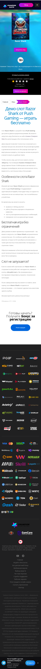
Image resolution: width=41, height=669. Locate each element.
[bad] (13, 81)
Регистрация (20, 328)
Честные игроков (20, 574)
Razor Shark (23, 102)
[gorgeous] (27, 81)
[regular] (20, 81)
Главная (5, 102)
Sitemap (21, 587)
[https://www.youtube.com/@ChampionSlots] (17, 555)
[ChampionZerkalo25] (23, 555)
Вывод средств (20, 571)
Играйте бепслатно (20, 563)
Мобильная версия (20, 568)
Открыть (30, 663)
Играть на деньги (20, 91)
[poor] (16, 81)
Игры (13, 102)
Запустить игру (20, 50)
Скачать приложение (20, 585)
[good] (23, 81)
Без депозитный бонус (20, 565)
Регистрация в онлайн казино (20, 582)
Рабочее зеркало (20, 579)
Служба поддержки (20, 576)
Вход (26, 5)
